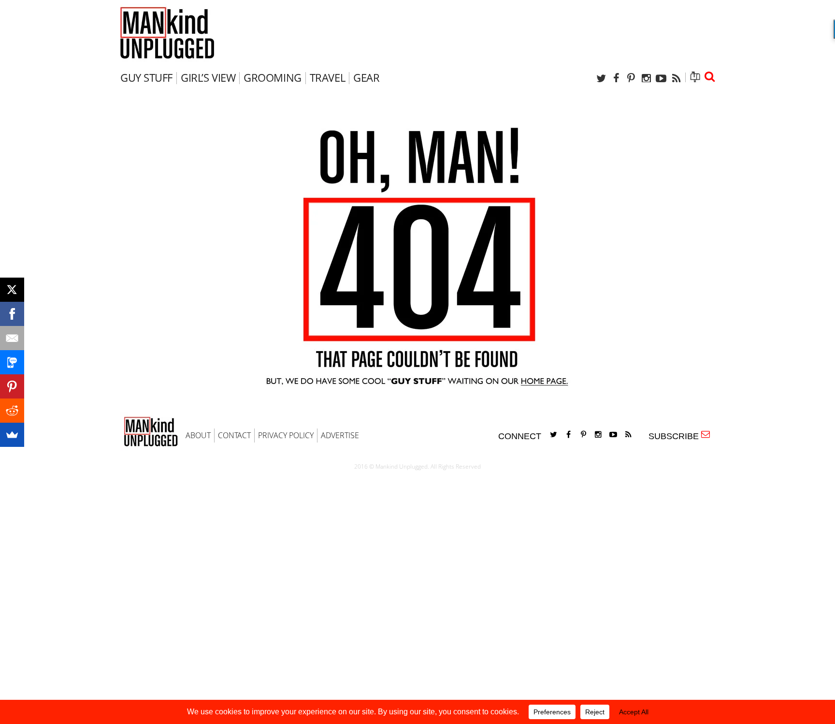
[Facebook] (616, 78)
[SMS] (12, 362)
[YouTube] (661, 78)
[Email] (12, 338)
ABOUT (198, 435)
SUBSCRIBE (676, 436)
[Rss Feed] (676, 78)
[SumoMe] (12, 435)
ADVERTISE (340, 435)
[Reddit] (12, 411)
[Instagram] (646, 78)
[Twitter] (601, 78)
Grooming (272, 77)
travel (327, 77)
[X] (12, 290)
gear (366, 77)
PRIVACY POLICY (286, 435)
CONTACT (234, 435)
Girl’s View (208, 77)
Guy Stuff (146, 77)
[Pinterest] (631, 78)
